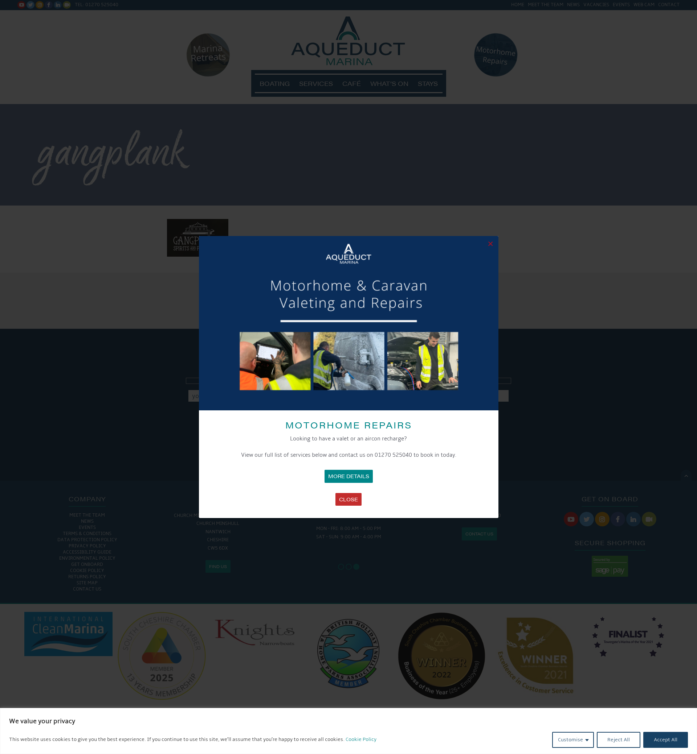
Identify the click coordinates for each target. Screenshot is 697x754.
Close (348, 499)
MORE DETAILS (348, 476)
